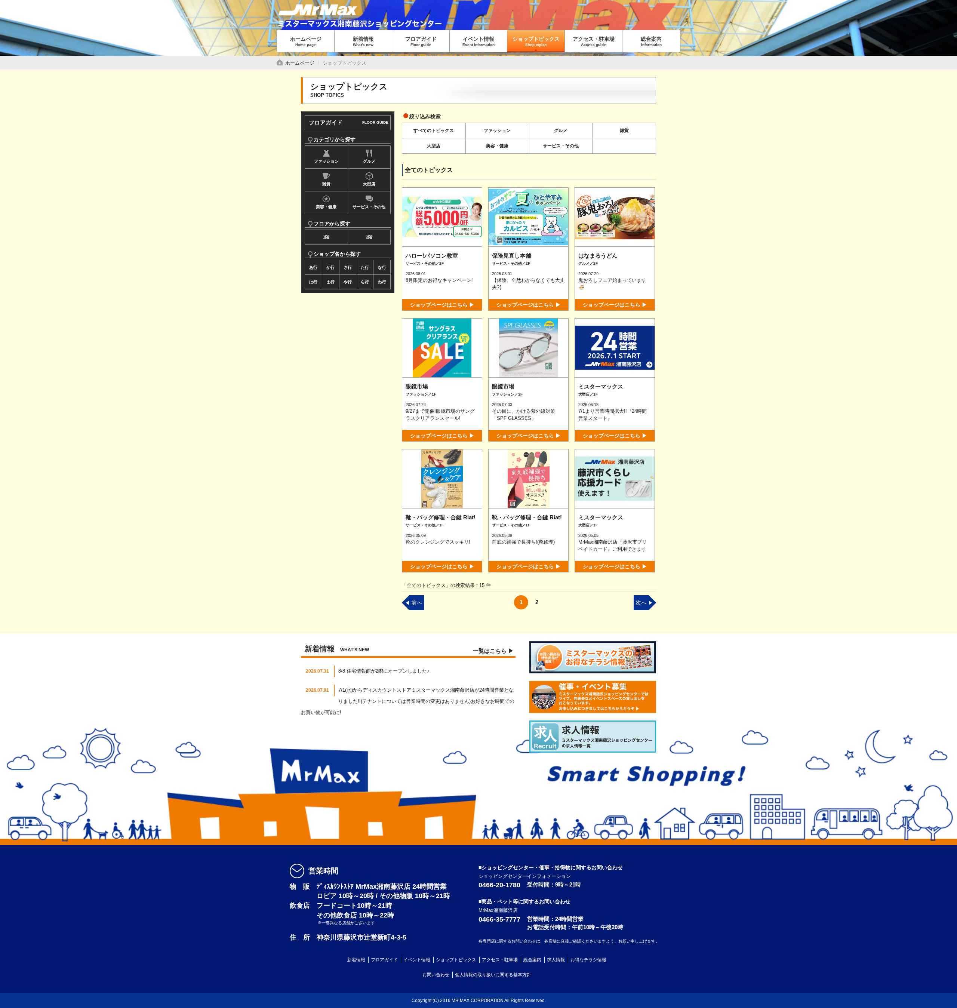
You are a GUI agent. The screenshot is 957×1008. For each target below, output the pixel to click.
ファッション (326, 161)
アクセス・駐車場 (594, 41)
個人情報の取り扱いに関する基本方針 (493, 974)
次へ (644, 602)
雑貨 (326, 184)
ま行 (330, 282)
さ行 (348, 267)
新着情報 (363, 41)
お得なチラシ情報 (588, 959)
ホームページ (305, 41)
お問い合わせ (435, 974)
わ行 (382, 282)
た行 (365, 267)
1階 (326, 237)
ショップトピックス (536, 41)
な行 (382, 267)
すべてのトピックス (433, 130)
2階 (369, 237)
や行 (348, 282)
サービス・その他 (369, 207)
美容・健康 (326, 207)
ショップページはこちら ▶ (442, 305)
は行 (313, 282)
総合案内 (651, 41)
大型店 (369, 184)
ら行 (365, 282)
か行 (330, 267)
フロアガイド (421, 41)
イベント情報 (478, 41)
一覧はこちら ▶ (493, 651)
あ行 (313, 267)
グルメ (369, 161)
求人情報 (556, 959)
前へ (413, 602)
